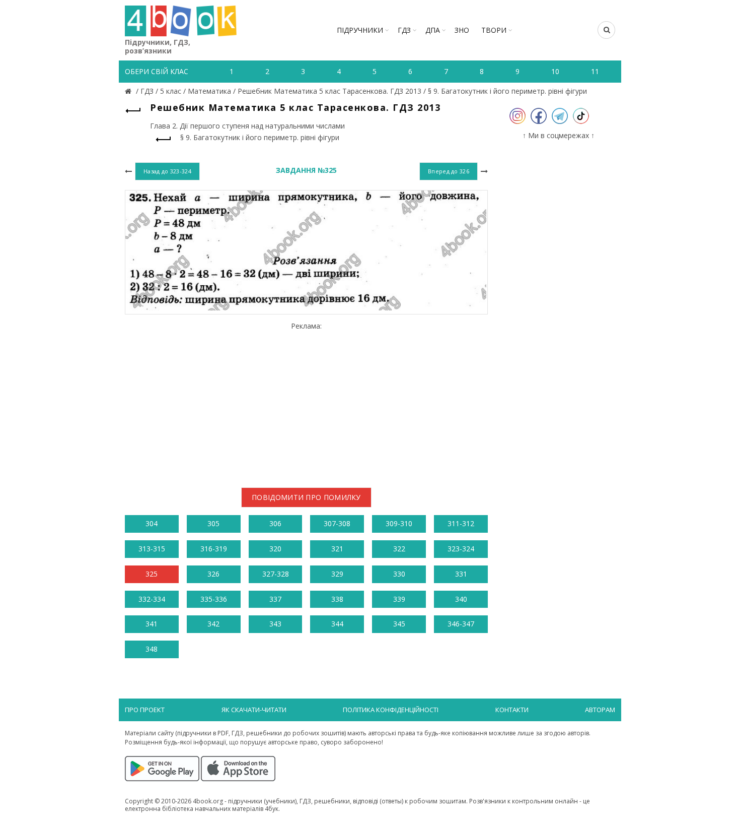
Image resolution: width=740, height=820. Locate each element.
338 (337, 599)
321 (337, 548)
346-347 (461, 623)
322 (399, 548)
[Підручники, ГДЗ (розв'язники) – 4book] (129, 91)
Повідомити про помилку (306, 497)
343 (275, 623)
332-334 (151, 599)
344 (337, 623)
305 (213, 523)
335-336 (213, 599)
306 (275, 523)
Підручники (360, 30)
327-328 (275, 574)
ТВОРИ (493, 30)
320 (275, 548)
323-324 (461, 548)
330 (399, 574)
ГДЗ (404, 30)
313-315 (151, 548)
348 (151, 649)
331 (461, 574)
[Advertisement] (306, 400)
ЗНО (462, 30)
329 (337, 574)
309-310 (399, 523)
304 (151, 523)
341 (151, 623)
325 (151, 574)
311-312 (461, 523)
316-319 (213, 548)
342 (213, 623)
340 (461, 599)
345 (399, 623)
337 (275, 599)
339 (399, 599)
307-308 (337, 523)
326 (213, 574)
